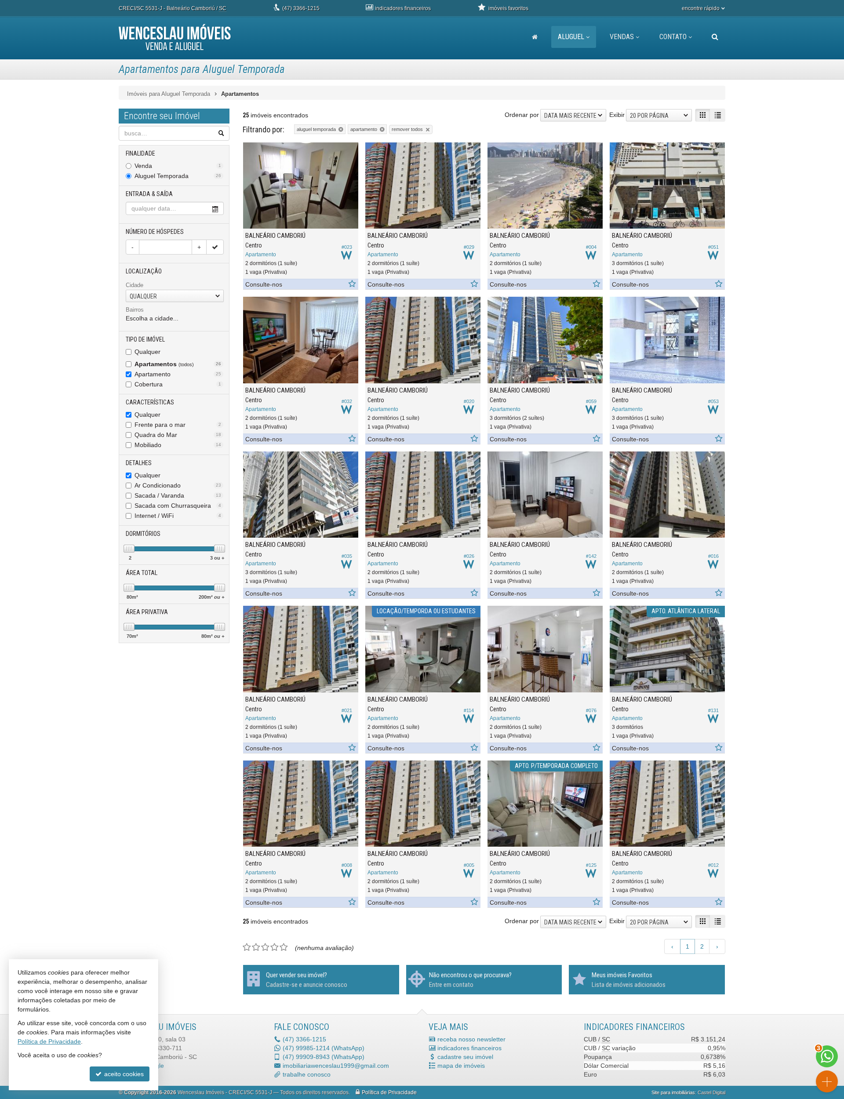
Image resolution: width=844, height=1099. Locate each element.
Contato (673, 37)
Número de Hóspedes (155, 231)
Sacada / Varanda (178, 495)
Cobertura (178, 384)
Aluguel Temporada (178, 175)
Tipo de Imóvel (145, 339)
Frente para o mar (178, 424)
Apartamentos (178, 364)
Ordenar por (522, 114)
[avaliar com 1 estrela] (247, 947)
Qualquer (147, 351)
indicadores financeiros (469, 1048)
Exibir (617, 114)
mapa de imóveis (461, 1065)
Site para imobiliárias (673, 1092)
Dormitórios (143, 533)
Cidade (134, 285)
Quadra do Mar (178, 434)
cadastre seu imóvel (465, 1056)
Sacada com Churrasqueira (178, 505)
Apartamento (178, 374)
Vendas (622, 37)
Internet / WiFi (178, 515)
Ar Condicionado (178, 485)
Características (150, 402)
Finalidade (140, 153)
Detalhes (139, 462)
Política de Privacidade (389, 1092)
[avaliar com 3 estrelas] (265, 947)
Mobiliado (178, 444)
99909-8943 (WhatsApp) (323, 1056)
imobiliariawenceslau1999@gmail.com (336, 1065)
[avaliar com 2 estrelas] (256, 947)
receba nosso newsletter (471, 1039)
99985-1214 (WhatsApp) (323, 1048)
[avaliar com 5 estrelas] (284, 947)
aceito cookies (123, 1073)
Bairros (135, 309)
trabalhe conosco (307, 1074)
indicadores (403, 8)
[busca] (715, 37)
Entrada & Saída (149, 193)
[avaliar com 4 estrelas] (274, 947)
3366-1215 (301, 8)
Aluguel (571, 37)
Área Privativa (147, 611)
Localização (144, 271)
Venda (178, 165)
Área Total (141, 572)
